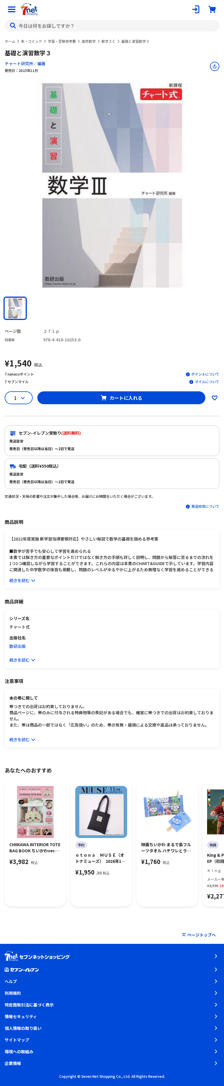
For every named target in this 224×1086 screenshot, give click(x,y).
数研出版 (17, 646)
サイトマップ (17, 1040)
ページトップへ (201, 935)
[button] (15, 308)
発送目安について (205, 506)
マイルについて (207, 381)
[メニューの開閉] (12, 9)
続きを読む (19, 580)
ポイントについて (205, 373)
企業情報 (13, 1063)
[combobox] (112, 26)
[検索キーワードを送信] (12, 26)
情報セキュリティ (21, 1016)
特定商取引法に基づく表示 (29, 1005)
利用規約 (13, 993)
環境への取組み (19, 1051)
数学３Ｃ (109, 41)
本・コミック (31, 41)
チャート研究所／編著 (25, 63)
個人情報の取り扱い (23, 1028)
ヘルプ (11, 981)
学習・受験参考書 (62, 41)
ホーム (10, 41)
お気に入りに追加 (214, 397)
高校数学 (89, 41)
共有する (214, 66)
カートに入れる (126, 397)
